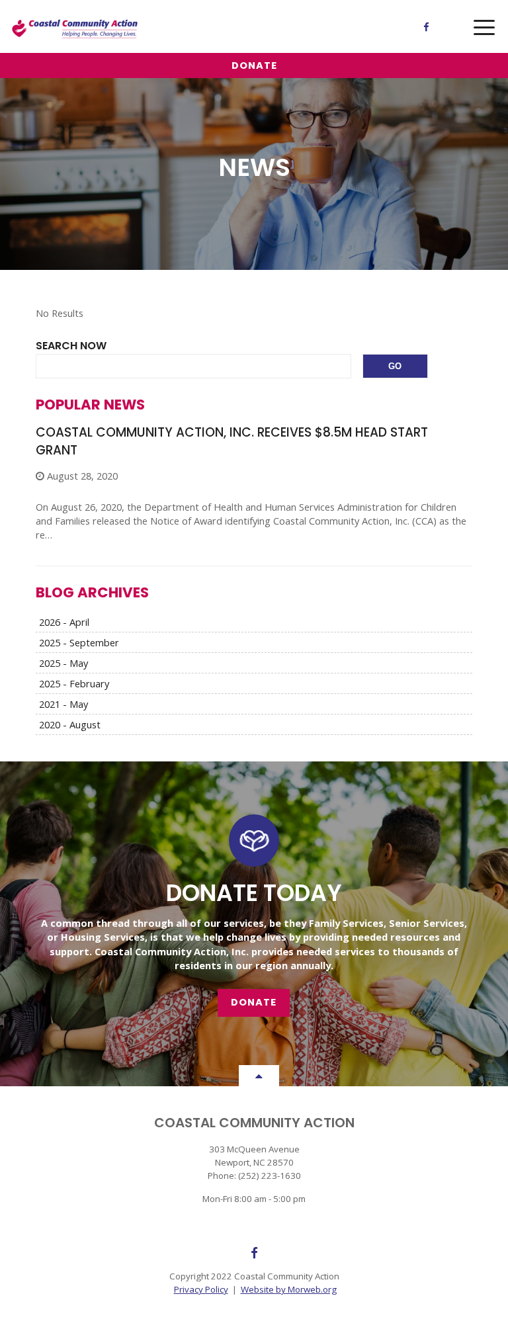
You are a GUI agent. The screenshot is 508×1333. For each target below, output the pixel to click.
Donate (254, 65)
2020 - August (70, 724)
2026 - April (64, 621)
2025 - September (79, 642)
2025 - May (63, 662)
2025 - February (74, 683)
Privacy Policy (201, 1289)
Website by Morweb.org (289, 1289)
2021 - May (63, 703)
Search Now (71, 345)
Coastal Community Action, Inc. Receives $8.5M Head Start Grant (232, 441)
